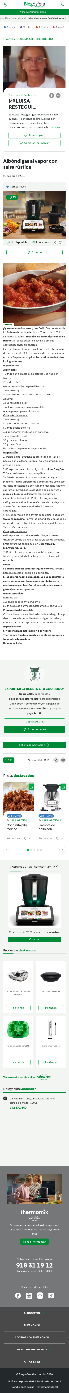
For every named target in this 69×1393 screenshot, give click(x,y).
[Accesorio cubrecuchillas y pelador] (18, 975)
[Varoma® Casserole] (50, 975)
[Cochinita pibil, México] (18, 799)
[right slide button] (62, 850)
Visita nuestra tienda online (33, 12)
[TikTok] (51, 1295)
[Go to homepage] (34, 5)
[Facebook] (18, 1295)
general (22, 18)
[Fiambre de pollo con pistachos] (50, 799)
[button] (63, 4)
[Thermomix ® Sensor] (50, 1029)
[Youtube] (29, 1295)
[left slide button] (6, 850)
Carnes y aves (14, 816)
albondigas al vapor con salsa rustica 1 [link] (47, 18)
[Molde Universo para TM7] (18, 1029)
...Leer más (54, 127)
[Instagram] (40, 1295)
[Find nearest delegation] (5, 4)
